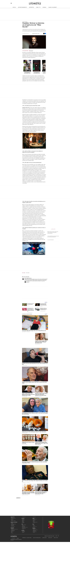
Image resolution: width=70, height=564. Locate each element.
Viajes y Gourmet (52, 7)
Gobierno (23, 516)
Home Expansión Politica (14, 526)
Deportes (31, 7)
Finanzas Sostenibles (25, 524)
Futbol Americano (13, 521)
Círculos (34, 517)
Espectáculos (34, 516)
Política (23, 515)
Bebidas (34, 526)
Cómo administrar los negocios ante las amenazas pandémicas (53, 236)
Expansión (12, 525)
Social (23, 522)
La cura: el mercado (50, 239)
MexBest (33, 525)
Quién (33, 515)
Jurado (34, 529)
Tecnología (12, 528)
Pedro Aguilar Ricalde (28, 278)
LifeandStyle (24, 514)
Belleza (34, 522)
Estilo (14, 7)
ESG (11, 529)
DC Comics (27, 272)
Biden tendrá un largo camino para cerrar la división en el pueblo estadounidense (52, 232)
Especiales (34, 514)
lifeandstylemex (57, 533)
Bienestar (34, 528)
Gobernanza (23, 523)
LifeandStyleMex (55, 533)
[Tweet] (44, 33)
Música (44, 7)
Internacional (13, 527)
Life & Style (12, 514)
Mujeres (23, 527)
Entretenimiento (22, 7)
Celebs (34, 523)
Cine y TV (38, 7)
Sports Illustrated (14, 519)
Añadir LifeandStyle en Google (36, 33)
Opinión (23, 519)
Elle (33, 521)
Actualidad (23, 528)
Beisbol (12, 520)
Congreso (23, 517)
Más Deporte (12, 522)
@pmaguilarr (31, 50)
